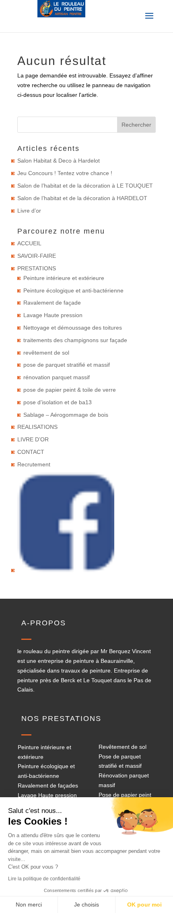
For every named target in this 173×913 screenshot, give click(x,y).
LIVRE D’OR (33, 439)
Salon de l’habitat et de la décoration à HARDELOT (82, 198)
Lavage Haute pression (52, 315)
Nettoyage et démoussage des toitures (72, 327)
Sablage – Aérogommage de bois (65, 415)
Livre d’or (29, 210)
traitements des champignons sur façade (75, 340)
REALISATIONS (37, 427)
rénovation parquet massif (56, 377)
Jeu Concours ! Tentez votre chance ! (64, 173)
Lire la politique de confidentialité (44, 879)
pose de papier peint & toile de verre (69, 390)
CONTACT (30, 452)
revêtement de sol (46, 352)
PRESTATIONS (36, 268)
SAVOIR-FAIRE (36, 256)
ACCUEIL (29, 243)
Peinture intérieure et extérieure (63, 278)
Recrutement (33, 464)
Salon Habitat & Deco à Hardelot (58, 160)
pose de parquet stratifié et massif (66, 364)
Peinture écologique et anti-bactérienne (73, 290)
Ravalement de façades (48, 785)
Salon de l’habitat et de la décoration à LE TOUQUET (85, 185)
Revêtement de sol (122, 747)
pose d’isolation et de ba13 (57, 402)
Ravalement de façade (52, 302)
